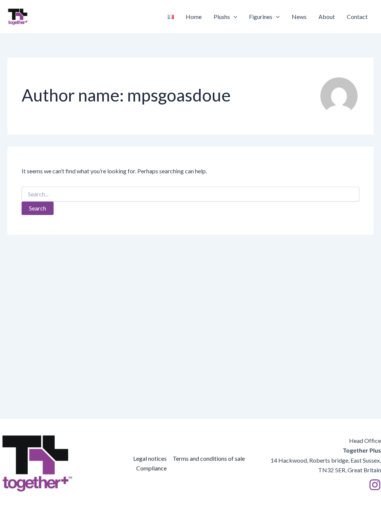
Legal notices (150, 458)
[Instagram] (375, 485)
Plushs (222, 16)
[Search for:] (190, 194)
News (299, 16)
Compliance (151, 468)
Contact (357, 16)
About (326, 16)
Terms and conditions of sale (209, 458)
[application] (233, 17)
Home (194, 16)
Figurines (260, 16)
